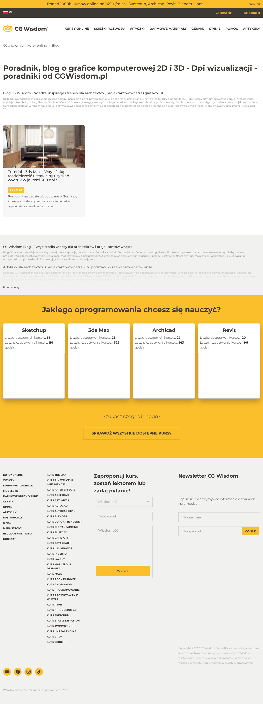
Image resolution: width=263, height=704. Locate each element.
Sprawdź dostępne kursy (132, 433)
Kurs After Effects (61, 489)
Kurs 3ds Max (56, 474)
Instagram (28, 672)
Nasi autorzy (12, 517)
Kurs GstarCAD (58, 543)
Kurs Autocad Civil (61, 511)
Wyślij (123, 571)
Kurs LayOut (56, 559)
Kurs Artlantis (58, 500)
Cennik (197, 29)
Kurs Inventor (57, 553)
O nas (7, 522)
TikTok (39, 672)
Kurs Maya (54, 573)
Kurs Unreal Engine (61, 631)
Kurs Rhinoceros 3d (62, 609)
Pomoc (231, 29)
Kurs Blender (57, 516)
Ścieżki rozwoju (109, 29)
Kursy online (77, 29)
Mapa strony (12, 528)
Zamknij (254, 4)
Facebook (18, 672)
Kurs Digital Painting (62, 527)
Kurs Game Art (57, 537)
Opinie (214, 29)
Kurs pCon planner (61, 579)
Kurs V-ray (55, 636)
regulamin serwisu (17, 533)
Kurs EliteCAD (57, 532)
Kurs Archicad (58, 494)
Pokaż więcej (11, 287)
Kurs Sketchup (58, 615)
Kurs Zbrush (56, 641)
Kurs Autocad (57, 505)
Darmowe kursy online (20, 496)
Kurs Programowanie (63, 589)
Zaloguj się (224, 13)
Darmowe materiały (168, 29)
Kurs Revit (54, 604)
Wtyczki (137, 29)
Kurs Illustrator (59, 548)
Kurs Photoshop (59, 584)
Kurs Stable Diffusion (63, 620)
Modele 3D (10, 490)
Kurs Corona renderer (64, 521)
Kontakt (9, 538)
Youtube (7, 672)
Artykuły (251, 29)
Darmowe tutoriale (18, 485)
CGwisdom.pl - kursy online (25, 45)
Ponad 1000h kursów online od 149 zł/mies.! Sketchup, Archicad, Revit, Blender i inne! (126, 4)
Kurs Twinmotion (60, 625)
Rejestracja (252, 13)
